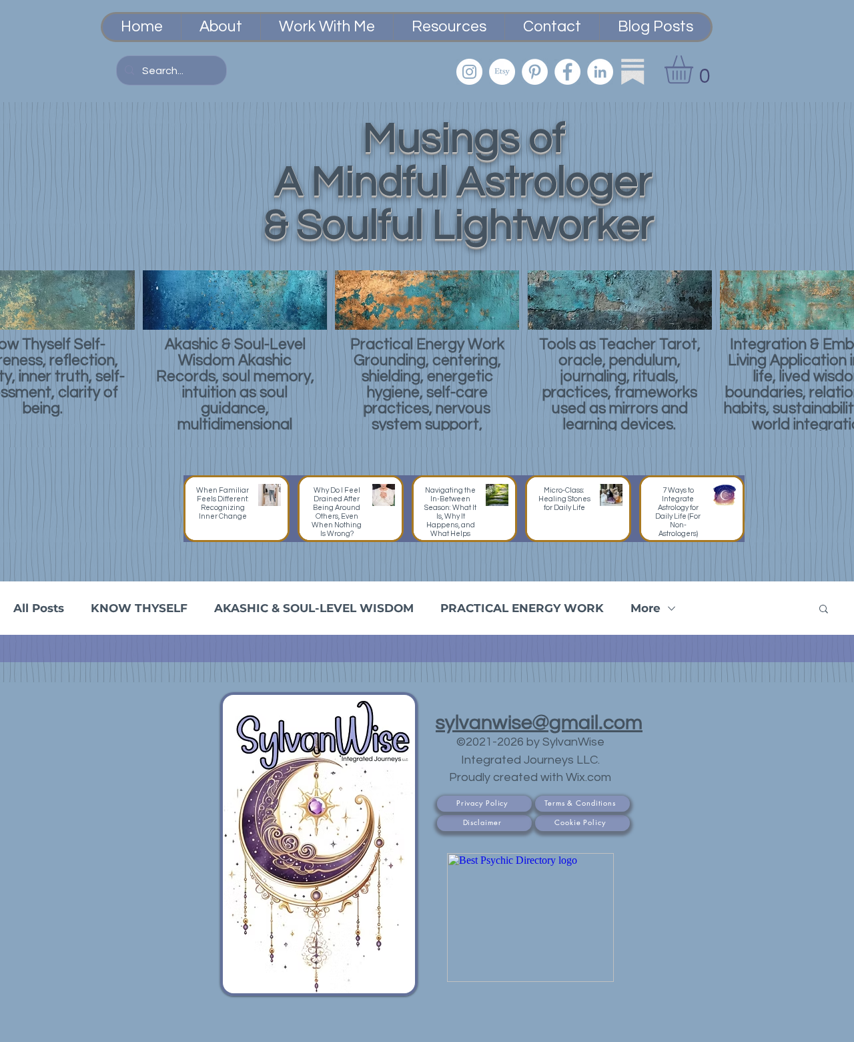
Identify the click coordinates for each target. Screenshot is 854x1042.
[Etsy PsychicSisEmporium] (502, 72)
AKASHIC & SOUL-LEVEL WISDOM (314, 608)
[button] (695, 69)
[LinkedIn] (600, 72)
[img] (235, 350)
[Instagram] (469, 72)
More (645, 608)
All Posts (38, 608)
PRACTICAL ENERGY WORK (522, 608)
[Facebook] (567, 72)
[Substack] (633, 72)
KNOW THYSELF (139, 608)
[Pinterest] (535, 72)
